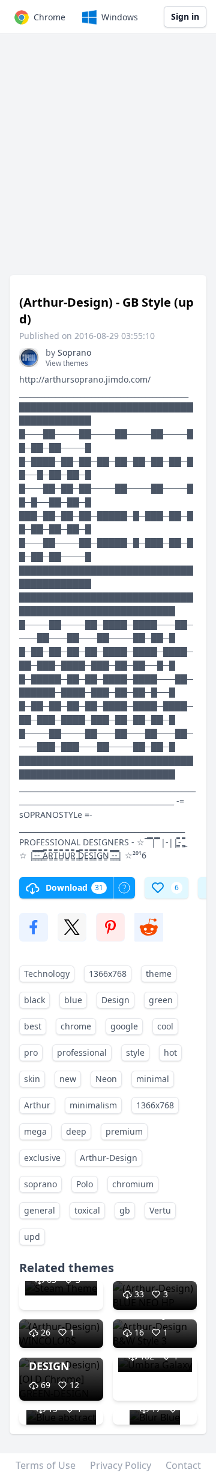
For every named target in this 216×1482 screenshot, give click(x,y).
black (34, 1000)
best (32, 1026)
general (39, 1210)
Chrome (49, 17)
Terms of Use (46, 1465)
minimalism (93, 1105)
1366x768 (108, 973)
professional (82, 1052)
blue (73, 1000)
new (67, 1078)
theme (159, 973)
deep (76, 1131)
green (161, 1000)
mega (35, 1131)
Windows (119, 17)
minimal (152, 1078)
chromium (133, 1184)
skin (32, 1078)
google (124, 1026)
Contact (183, 1465)
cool (165, 1026)
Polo (84, 1184)
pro (31, 1052)
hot (170, 1052)
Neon (106, 1078)
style (135, 1052)
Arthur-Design (108, 1157)
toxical (87, 1210)
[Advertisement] (108, 160)
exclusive (42, 1157)
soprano (40, 1184)
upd (32, 1236)
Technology (47, 973)
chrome (76, 1026)
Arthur (37, 1105)
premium (124, 1131)
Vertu (160, 1210)
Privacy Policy (120, 1465)
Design (115, 1000)
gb (124, 1210)
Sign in (185, 16)
